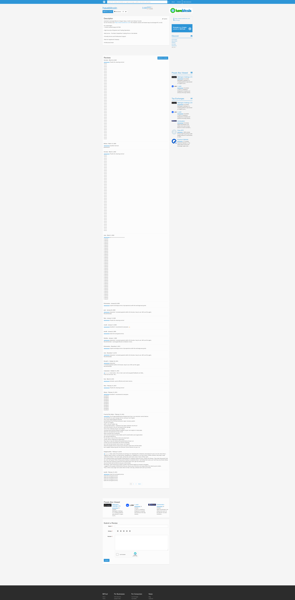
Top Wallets (134, 598)
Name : (110, 526)
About (173, 2)
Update (165, 19)
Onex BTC (180, 130)
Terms (104, 598)
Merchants (174, 41)
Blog (150, 596)
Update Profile (117, 598)
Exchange (177, 20)
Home (167, 2)
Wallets (173, 42)
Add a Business (187, 2)
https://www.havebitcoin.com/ (122, 22)
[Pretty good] (126, 531)
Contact (179, 2)
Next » (139, 484)
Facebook (151, 598)
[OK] (123, 531)
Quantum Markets (182, 139)
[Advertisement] (136, 50)
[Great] (129, 531)
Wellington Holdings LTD (116, 505)
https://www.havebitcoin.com (182, 18)
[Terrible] (117, 531)
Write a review (108, 11)
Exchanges (174, 39)
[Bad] (120, 531)
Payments (174, 45)
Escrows (174, 44)
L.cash (136, 504)
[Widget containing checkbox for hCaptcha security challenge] (126, 554)
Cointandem (160, 504)
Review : (110, 536)
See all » (174, 47)
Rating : (110, 531)
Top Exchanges (134, 596)
